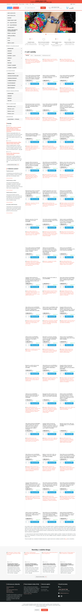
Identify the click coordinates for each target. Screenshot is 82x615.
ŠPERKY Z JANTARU (12, 33)
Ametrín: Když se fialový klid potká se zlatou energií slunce (49, 564)
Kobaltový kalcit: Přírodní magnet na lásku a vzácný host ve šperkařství (67, 564)
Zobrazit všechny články (40, 576)
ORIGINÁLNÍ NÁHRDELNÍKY (13, 75)
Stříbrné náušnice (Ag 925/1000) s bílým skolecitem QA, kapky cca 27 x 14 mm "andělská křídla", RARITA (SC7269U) (50, 308)
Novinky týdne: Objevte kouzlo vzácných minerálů (13, 154)
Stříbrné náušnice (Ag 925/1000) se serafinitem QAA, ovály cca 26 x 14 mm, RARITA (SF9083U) (67, 338)
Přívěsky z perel (11, 113)
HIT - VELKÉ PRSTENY (12, 22)
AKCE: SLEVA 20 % (11, 15)
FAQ (30, 4)
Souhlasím (44, 610)
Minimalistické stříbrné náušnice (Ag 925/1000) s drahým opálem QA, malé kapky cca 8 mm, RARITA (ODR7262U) (50, 395)
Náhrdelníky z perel (12, 106)
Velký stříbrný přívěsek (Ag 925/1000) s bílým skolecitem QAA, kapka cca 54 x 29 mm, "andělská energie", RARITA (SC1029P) (67, 279)
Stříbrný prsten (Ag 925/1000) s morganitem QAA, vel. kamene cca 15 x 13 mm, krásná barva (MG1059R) (67, 249)
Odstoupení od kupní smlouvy (12, 589)
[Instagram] (62, 596)
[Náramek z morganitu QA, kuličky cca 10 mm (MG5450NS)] (50, 268)
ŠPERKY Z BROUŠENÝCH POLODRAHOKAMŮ (13, 30)
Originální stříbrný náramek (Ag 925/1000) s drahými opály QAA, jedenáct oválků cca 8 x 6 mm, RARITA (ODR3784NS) (67, 367)
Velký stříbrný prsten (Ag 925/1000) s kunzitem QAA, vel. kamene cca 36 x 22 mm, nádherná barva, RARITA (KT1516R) (32, 456)
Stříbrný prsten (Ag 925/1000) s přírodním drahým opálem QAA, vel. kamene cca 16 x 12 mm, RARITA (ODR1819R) (32, 395)
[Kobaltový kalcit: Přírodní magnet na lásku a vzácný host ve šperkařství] (67, 556)
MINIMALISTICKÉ (11, 73)
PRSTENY (10, 62)
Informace (8, 4)
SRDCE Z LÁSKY (11, 42)
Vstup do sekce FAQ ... (28, 593)
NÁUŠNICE (10, 53)
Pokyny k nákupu (21, 4)
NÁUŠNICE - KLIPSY (12, 55)
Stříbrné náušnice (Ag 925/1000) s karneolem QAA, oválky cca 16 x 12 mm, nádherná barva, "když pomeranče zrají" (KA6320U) (33, 514)
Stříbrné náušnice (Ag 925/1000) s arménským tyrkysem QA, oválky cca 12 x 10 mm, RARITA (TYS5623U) (32, 135)
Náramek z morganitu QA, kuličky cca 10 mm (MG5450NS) (50, 278)
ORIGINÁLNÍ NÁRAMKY (12, 78)
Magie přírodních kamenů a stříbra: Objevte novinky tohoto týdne (13, 143)
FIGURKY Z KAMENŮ (12, 65)
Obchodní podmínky (10, 587)
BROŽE (9, 60)
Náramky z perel (11, 108)
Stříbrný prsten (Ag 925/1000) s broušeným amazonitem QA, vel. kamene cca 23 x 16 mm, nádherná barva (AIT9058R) (66, 192)
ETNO (9, 40)
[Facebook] (59, 596)
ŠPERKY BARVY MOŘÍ (12, 20)
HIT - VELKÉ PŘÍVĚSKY (12, 25)
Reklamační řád (9, 591)
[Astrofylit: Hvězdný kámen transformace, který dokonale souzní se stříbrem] (32, 556)
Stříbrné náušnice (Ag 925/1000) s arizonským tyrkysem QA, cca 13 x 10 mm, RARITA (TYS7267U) (50, 76)
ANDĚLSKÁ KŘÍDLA (11, 35)
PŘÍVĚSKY (10, 58)
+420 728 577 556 (55, 7)
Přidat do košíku (34, 83)
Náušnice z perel (11, 111)
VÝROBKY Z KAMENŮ (12, 67)
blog (66, 539)
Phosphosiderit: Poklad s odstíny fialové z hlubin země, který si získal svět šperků (13, 564)
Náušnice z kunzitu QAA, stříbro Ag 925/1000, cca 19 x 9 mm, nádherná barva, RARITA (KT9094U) (49, 455)
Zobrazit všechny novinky (12, 164)
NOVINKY (9, 18)
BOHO (9, 38)
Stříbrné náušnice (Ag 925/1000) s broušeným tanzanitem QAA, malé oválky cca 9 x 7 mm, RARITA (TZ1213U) (32, 338)
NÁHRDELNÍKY (11, 48)
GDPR (7, 588)
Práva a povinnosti (9, 592)
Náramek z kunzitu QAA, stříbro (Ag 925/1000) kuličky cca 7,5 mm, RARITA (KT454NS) (67, 424)
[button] (25, 22)
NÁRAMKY (10, 51)
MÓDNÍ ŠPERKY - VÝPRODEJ (13, 119)
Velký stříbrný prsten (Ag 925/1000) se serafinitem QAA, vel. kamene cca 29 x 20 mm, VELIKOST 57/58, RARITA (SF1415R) (50, 367)
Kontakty (27, 4)
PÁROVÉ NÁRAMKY (12, 85)
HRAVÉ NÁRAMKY (11, 87)
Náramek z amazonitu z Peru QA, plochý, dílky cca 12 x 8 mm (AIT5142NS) (31, 220)
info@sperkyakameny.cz (64, 593)
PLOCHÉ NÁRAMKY (11, 83)
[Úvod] (15, 8)
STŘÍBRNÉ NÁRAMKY (12, 80)
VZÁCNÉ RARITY (11, 27)
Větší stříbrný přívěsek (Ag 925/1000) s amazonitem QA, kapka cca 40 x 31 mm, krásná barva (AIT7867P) (50, 220)
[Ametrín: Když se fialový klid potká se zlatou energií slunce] (50, 556)
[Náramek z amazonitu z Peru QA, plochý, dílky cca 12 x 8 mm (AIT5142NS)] (33, 210)
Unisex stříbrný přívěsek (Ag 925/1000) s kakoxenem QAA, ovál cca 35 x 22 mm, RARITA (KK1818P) (67, 76)
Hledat (43, 7)
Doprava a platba (15, 4)
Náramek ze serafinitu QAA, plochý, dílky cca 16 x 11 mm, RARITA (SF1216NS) (32, 366)
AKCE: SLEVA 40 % (11, 13)
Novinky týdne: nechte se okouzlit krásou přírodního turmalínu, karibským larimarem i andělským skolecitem (13, 129)
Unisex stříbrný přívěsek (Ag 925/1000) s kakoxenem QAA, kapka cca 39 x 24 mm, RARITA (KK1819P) (50, 105)
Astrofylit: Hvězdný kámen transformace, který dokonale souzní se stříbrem (31, 564)
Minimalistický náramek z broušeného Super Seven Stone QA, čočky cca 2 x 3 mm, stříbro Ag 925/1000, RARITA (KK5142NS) (32, 106)
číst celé (20, 149)
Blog (33, 4)
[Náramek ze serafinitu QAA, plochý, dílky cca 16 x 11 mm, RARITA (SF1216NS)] (33, 356)
